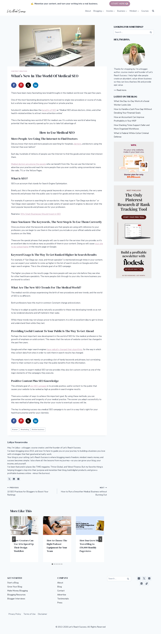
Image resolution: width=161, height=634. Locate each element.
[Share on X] (28, 85)
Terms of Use (29, 614)
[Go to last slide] (14, 539)
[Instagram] (139, 578)
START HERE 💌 (119, 3)
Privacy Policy (14, 614)
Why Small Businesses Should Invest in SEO (41, 214)
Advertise (61, 594)
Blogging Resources (16, 594)
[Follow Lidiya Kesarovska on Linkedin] (14, 479)
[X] (144, 578)
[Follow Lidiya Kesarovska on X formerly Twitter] (9, 479)
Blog (59, 586)
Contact (61, 590)
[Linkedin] (141, 583)
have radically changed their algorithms (64, 349)
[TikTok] (146, 583)
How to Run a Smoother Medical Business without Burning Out (84, 491)
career (15, 429)
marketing (25, 429)
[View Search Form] (153, 11)
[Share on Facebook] (14, 85)
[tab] (52, 564)
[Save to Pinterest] (21, 85)
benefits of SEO (49, 110)
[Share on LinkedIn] (35, 85)
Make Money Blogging (17, 590)
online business (38, 429)
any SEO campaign (38, 386)
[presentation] (24, 525)
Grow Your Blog (14, 586)
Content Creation (19, 71)
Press (59, 602)
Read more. (122, 90)
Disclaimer (42, 614)
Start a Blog (13, 582)
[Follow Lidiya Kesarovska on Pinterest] (18, 479)
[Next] (100, 539)
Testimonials (63, 598)
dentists (77, 144)
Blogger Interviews (16, 598)
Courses (145, 11)
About (88, 11)
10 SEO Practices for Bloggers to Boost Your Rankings (27, 491)
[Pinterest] (149, 578)
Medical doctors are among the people (28, 164)
